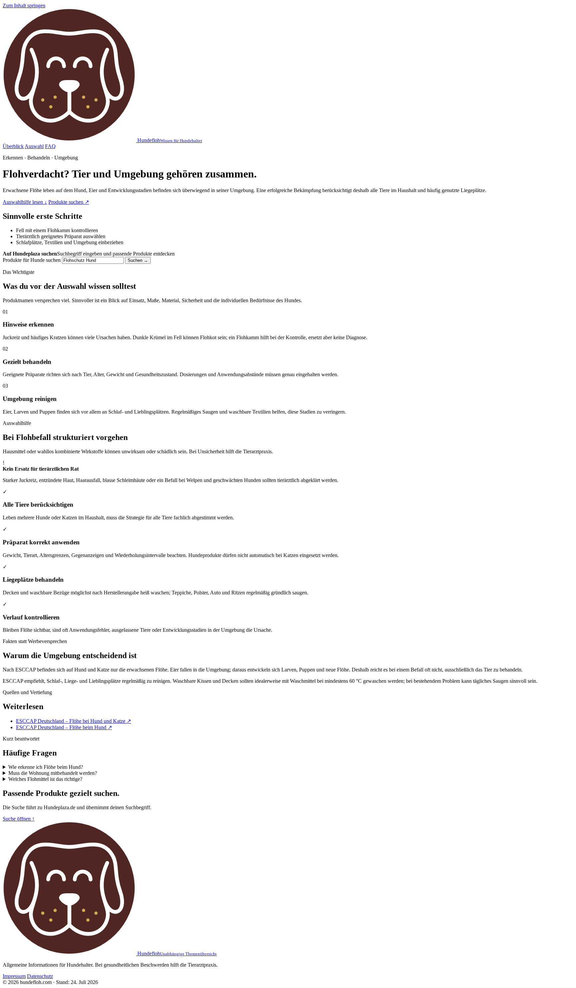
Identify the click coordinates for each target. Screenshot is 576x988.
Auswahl (34, 146)
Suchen (138, 260)
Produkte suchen (68, 202)
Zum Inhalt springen (24, 5)
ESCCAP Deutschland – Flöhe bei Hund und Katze (73, 721)
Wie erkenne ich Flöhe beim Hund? (45, 767)
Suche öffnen (19, 819)
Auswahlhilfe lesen (25, 202)
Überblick (13, 146)
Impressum (14, 976)
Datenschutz (40, 976)
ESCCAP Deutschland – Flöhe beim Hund (64, 727)
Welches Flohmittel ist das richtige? (45, 779)
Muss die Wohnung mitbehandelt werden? (52, 773)
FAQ (50, 146)
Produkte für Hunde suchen (32, 260)
